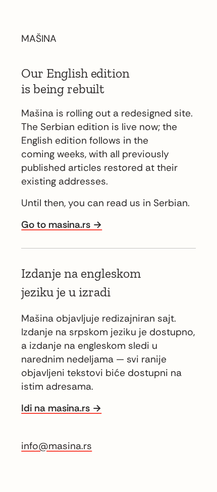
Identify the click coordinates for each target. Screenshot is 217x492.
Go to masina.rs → (61, 224)
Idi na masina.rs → (61, 408)
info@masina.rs (56, 446)
